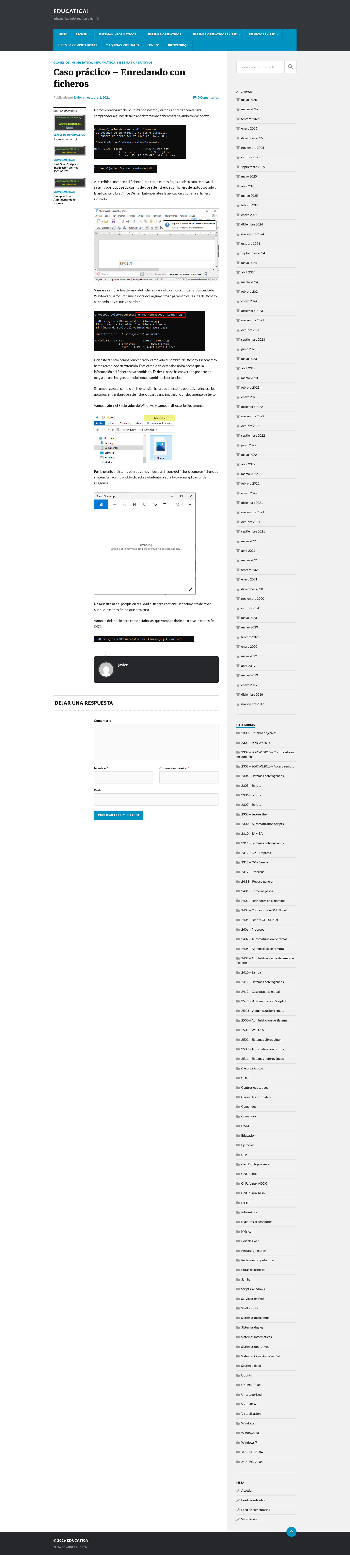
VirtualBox (248, 1404)
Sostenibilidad (251, 1365)
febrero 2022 (250, 483)
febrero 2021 (250, 570)
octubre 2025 (250, 157)
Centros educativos (254, 1087)
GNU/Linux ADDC (254, 1183)
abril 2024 (248, 272)
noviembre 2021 (252, 512)
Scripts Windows (253, 1289)
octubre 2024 (250, 243)
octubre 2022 (250, 426)
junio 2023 (248, 349)
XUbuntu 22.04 (252, 1462)
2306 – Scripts (251, 795)
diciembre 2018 (252, 694)
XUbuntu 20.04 (252, 1452)
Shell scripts (249, 1308)
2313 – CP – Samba (254, 862)
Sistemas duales (252, 1327)
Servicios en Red (252, 1298)
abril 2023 (248, 368)
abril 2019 (248, 665)
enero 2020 (249, 646)
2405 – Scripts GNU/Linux (259, 920)
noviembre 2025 (252, 147)
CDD (244, 1078)
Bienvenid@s (178, 45)
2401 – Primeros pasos (257, 891)
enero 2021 (249, 579)
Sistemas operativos (135, 62)
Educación (248, 1135)
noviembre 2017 (252, 704)
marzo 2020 (249, 627)
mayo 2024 (249, 263)
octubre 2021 (250, 522)
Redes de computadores (258, 1260)
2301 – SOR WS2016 (256, 742)
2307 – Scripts (251, 804)
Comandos (248, 1106)
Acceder (247, 1490)
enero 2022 (249, 493)
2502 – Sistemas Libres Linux (261, 1039)
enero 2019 (249, 685)
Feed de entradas (253, 1500)
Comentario (103, 720)
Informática (104, 62)
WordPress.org (251, 1519)
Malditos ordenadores (256, 1221)
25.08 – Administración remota (262, 1010)
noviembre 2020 (252, 598)
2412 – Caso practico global (260, 991)
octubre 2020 (250, 608)
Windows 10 (250, 1433)
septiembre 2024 (253, 253)
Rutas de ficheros (253, 1269)
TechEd (81, 34)
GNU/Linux (249, 1174)
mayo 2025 (249, 176)
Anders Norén (76, 1547)
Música (246, 1231)
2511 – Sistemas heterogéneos (262, 1058)
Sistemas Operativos (164, 34)
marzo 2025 (249, 195)
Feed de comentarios (255, 1509)
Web (97, 790)
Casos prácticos (252, 1068)
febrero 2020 (250, 637)
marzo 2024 (249, 282)
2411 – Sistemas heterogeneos (262, 982)
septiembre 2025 (253, 167)
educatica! (71, 11)
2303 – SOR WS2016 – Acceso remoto (268, 766)
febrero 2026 (250, 119)
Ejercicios (247, 1145)
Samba (246, 1279)
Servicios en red (262, 34)
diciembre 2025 (252, 138)
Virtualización (251, 1413)
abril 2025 (248, 186)
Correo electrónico (174, 768)
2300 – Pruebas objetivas (258, 733)
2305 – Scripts (251, 785)
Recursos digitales (253, 1250)
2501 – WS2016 (252, 1030)
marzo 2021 (249, 560)
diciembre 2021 (252, 502)
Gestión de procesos (255, 1164)
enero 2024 (249, 301)
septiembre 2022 (253, 435)
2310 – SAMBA (252, 833)
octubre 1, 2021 (98, 97)
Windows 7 (249, 1442)
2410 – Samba (251, 972)
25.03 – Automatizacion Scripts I (263, 1001)
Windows (248, 1423)
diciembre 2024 (252, 224)
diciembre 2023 (252, 310)
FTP (244, 1154)
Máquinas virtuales (122, 45)
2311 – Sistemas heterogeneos (262, 843)
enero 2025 (249, 215)
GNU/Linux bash (253, 1193)
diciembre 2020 (252, 589)
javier (78, 97)
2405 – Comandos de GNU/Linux (264, 910)
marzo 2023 (249, 378)
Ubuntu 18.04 (251, 1385)
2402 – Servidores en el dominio (263, 900)
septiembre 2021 (253, 531)
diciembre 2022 (252, 406)
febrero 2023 (250, 387)
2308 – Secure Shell (254, 814)
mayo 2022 (249, 454)
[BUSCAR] (290, 67)
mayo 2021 (249, 541)
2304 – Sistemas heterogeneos (262, 776)
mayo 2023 (249, 358)
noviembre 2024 (252, 234)
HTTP (245, 1202)
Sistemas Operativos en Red (214, 34)
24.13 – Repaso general (257, 881)
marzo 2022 (249, 474)
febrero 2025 (250, 205)
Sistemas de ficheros (255, 1317)
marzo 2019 (249, 675)
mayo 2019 (249, 656)
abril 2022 (248, 464)
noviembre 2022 (252, 416)
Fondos (153, 45)
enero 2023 (249, 397)
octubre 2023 (250, 330)
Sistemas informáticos (117, 34)
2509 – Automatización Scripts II (264, 1049)
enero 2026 (249, 128)
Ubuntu (246, 1375)
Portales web (250, 1241)
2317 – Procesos (252, 872)
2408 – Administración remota (262, 948)
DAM (245, 1126)
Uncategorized (251, 1394)
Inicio (62, 34)
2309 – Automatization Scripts (262, 824)
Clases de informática (72, 62)
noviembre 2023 (252, 320)
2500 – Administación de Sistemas (265, 1020)
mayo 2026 (249, 99)
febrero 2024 (250, 291)
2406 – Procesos (252, 929)
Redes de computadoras (77, 45)
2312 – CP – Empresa (256, 853)
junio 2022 (248, 445)
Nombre (101, 768)
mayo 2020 (249, 618)
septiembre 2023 (253, 339)
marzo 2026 (249, 109)
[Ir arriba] (291, 1532)
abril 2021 (248, 550)
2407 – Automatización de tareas (264, 939)
